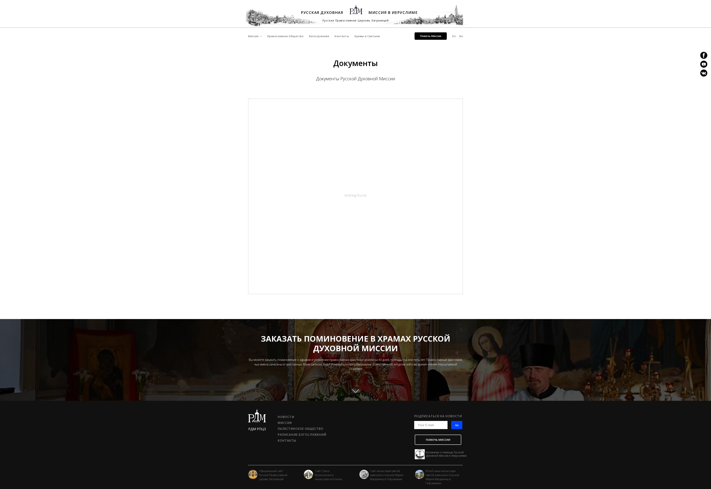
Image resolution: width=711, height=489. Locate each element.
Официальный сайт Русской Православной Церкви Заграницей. (273, 475)
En (454, 36)
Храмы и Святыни (367, 36)
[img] (364, 474)
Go (457, 425)
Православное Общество (285, 36)
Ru (461, 36)
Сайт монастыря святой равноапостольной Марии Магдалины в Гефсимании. (386, 475)
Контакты (342, 36)
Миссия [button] (253, 36)
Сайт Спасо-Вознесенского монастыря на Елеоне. (329, 475)
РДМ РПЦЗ (257, 429)
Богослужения (319, 36)
